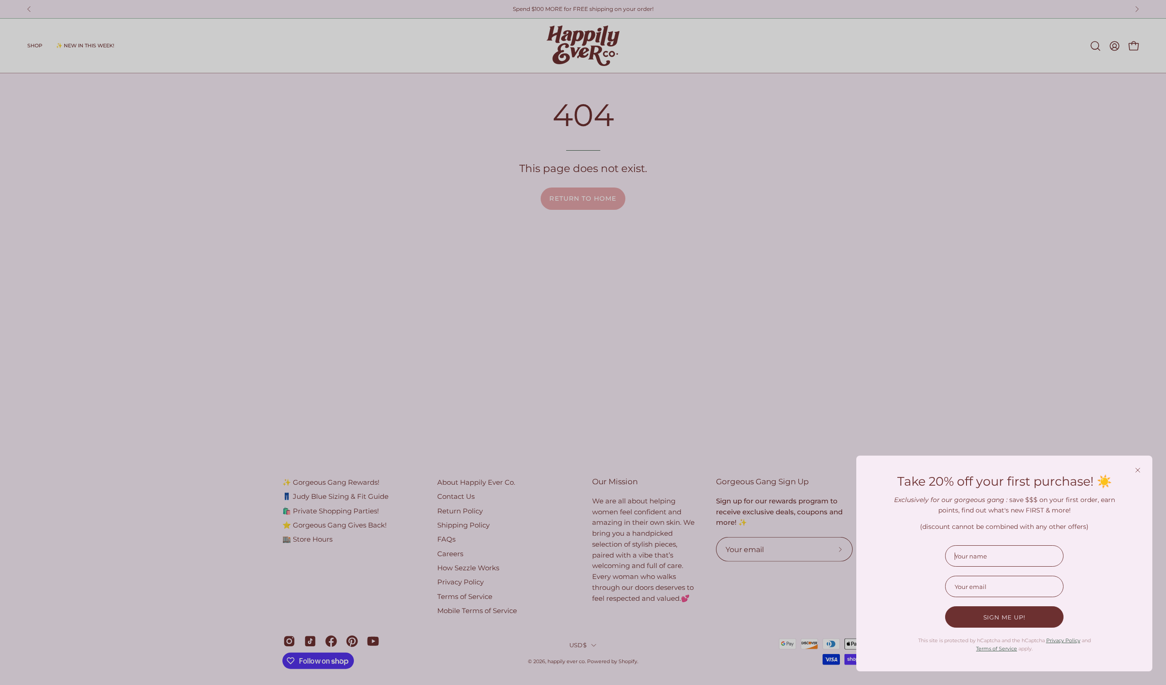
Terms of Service (996, 648)
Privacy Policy (1063, 640)
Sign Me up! (1004, 617)
